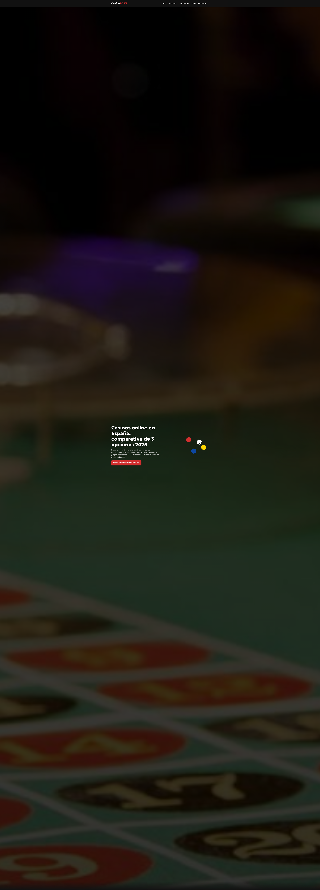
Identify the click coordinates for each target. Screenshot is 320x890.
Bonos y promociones (199, 3)
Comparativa (184, 3)
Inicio (163, 3)
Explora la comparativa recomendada (126, 462)
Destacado (172, 3)
